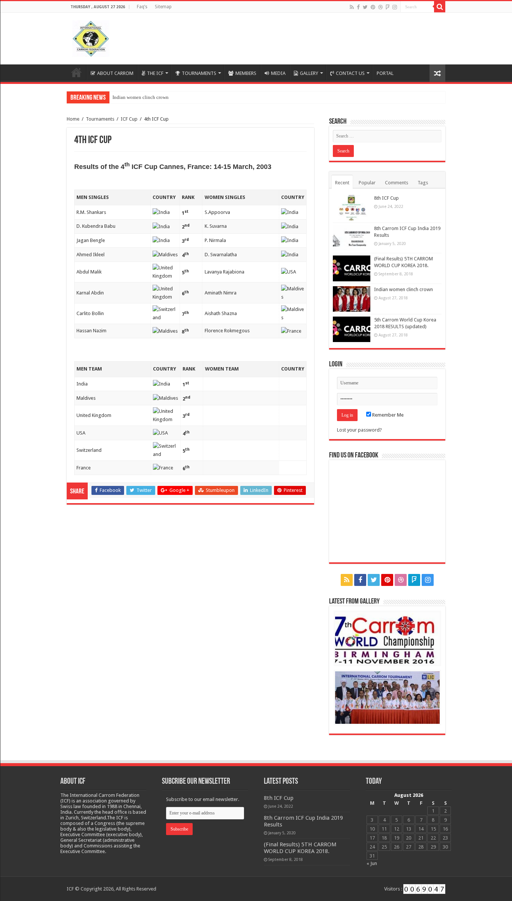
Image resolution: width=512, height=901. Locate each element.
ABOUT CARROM (115, 73)
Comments (396, 182)
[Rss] (352, 7)
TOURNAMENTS (199, 73)
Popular (367, 182)
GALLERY (309, 73)
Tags (423, 182)
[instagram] (395, 7)
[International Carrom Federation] (90, 37)
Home (76, 72)
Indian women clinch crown (140, 97)
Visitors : (393, 889)
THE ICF (155, 73)
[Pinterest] (373, 7)
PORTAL (385, 73)
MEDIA (278, 73)
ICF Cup (129, 119)
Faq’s (142, 6)
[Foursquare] (387, 7)
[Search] (439, 6)
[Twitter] (365, 7)
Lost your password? (359, 430)
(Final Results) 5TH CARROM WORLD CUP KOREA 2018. (300, 848)
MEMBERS (245, 73)
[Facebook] (358, 7)
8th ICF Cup (386, 198)
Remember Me (387, 415)
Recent (342, 182)
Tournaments (100, 119)
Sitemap (163, 6)
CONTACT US (350, 73)
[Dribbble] (380, 7)
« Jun (372, 863)
